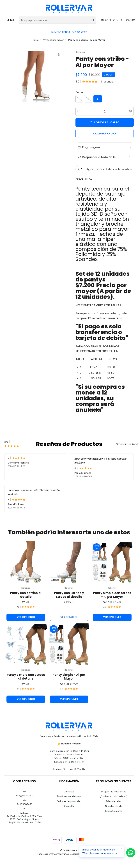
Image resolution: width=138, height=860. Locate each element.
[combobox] (57, 20)
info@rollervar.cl (24, 795)
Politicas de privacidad (69, 801)
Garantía (69, 806)
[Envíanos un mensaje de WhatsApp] (130, 852)
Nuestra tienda (113, 806)
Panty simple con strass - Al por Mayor (112, 595)
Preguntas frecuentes (113, 791)
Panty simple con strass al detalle (26, 677)
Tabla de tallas (113, 801)
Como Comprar (113, 810)
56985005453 (24, 804)
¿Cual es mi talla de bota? (114, 796)
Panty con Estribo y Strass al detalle (69, 595)
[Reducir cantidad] (79, 111)
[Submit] (93, 20)
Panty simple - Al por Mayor (69, 677)
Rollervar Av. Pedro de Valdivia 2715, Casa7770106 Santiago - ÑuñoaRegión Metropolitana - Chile (24, 817)
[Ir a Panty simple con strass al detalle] (25, 644)
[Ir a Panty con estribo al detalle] (25, 562)
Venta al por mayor (53, 40)
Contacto (69, 791)
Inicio (36, 40)
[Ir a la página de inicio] (69, 8)
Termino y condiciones (69, 796)
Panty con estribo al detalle (26, 595)
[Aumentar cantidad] (130, 111)
